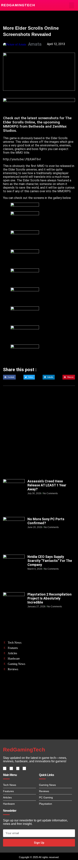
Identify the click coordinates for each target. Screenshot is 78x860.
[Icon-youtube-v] (24, 768)
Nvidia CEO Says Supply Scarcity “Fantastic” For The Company (49, 561)
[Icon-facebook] (4, 768)
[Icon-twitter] (11, 768)
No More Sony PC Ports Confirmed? (45, 521)
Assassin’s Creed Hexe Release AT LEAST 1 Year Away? (46, 485)
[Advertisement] (39, 436)
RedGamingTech (18, 5)
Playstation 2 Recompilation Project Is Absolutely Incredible (49, 598)
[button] (71, 5)
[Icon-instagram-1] (18, 768)
